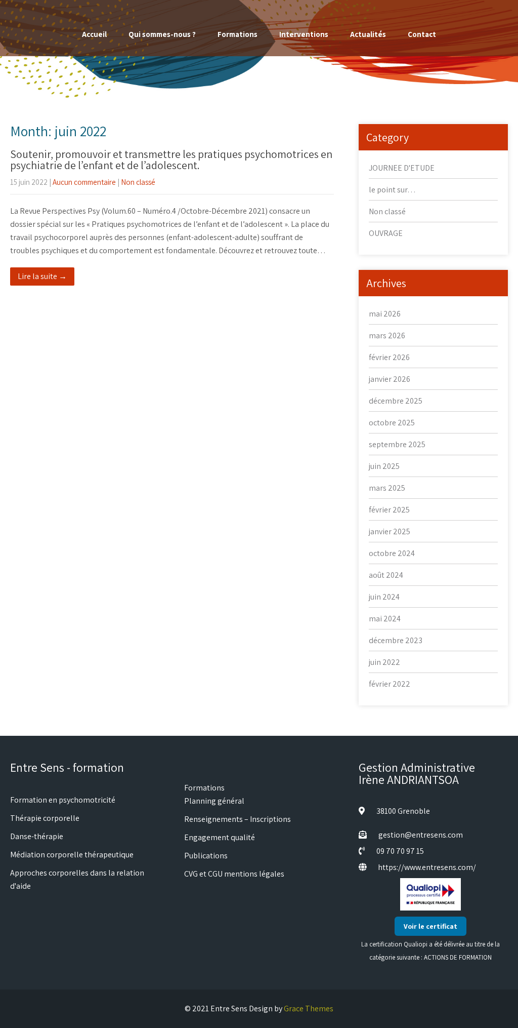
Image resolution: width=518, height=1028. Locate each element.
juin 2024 (384, 596)
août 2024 (386, 575)
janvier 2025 (389, 531)
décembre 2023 (395, 640)
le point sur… (392, 189)
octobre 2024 (392, 553)
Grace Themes (308, 1008)
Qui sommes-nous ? (162, 34)
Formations (237, 34)
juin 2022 (384, 662)
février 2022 (389, 684)
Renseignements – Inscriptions (237, 819)
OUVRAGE (386, 233)
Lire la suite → (42, 276)
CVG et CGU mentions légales (234, 873)
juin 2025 (384, 466)
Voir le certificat (430, 926)
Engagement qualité (219, 837)
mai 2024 (385, 618)
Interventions (303, 34)
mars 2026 (387, 335)
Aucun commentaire (84, 182)
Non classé (138, 182)
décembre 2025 (395, 401)
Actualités (368, 34)
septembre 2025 (397, 444)
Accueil (94, 34)
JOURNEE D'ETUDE (402, 168)
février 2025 (389, 509)
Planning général (214, 801)
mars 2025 (387, 488)
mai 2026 (385, 313)
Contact (422, 34)
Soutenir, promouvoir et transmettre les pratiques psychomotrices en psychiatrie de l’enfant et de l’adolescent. (171, 159)
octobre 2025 (392, 422)
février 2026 (389, 357)
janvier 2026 (389, 379)
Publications (206, 855)
